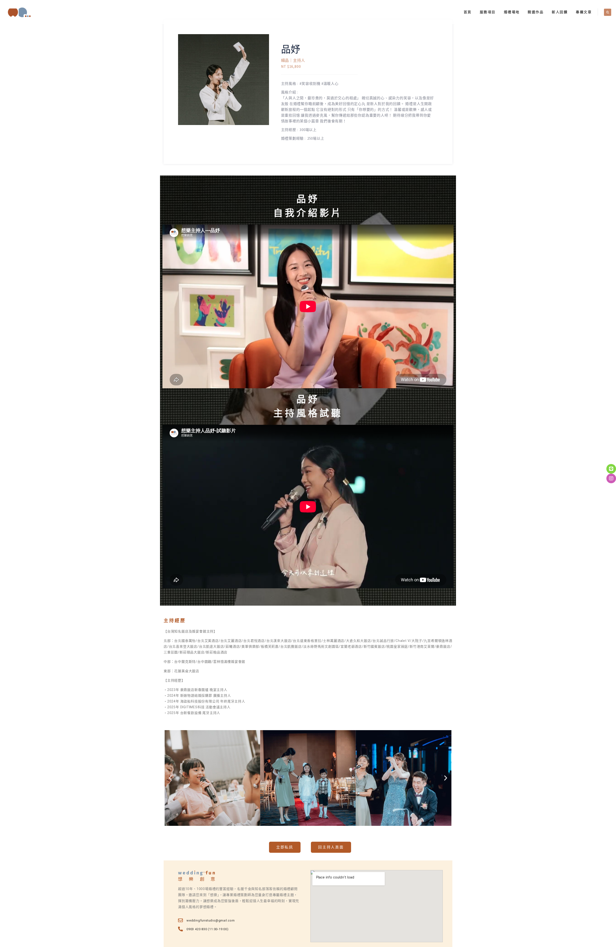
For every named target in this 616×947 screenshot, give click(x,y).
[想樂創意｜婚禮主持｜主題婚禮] (19, 12)
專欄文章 (584, 12)
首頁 (468, 12)
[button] (170, 778)
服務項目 (488, 12)
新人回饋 (560, 12)
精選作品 (536, 12)
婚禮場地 (512, 12)
